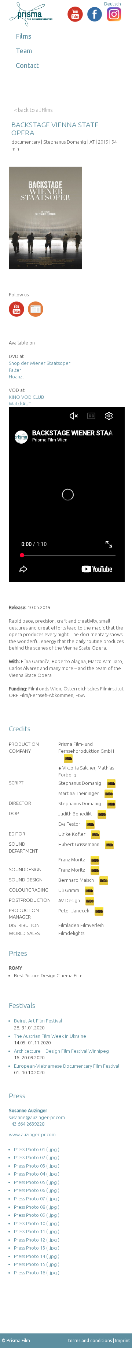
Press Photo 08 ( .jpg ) (36, 1206)
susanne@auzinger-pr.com (37, 1117)
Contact (27, 65)
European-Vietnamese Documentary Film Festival (66, 1065)
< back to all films (33, 110)
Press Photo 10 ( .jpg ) (36, 1223)
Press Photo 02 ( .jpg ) (36, 1157)
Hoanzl (16, 376)
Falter (15, 370)
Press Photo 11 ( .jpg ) (36, 1231)
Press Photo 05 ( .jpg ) (36, 1182)
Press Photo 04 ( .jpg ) (36, 1173)
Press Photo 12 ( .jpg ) (36, 1239)
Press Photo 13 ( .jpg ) (36, 1247)
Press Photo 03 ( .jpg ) (36, 1165)
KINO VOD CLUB (26, 397)
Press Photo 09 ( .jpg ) (36, 1215)
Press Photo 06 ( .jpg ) (36, 1190)
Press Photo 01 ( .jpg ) (36, 1149)
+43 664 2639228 (26, 1123)
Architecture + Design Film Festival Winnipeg (61, 1050)
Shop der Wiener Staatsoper (39, 363)
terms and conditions (90, 1340)
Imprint (122, 1340)
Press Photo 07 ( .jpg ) (36, 1198)
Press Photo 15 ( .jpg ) (36, 1264)
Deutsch (112, 3)
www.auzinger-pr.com (32, 1134)
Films (23, 36)
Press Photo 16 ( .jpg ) (36, 1272)
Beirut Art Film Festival (38, 1020)
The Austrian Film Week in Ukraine (50, 1036)
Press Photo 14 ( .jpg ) (36, 1256)
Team (24, 50)
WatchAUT (20, 403)
